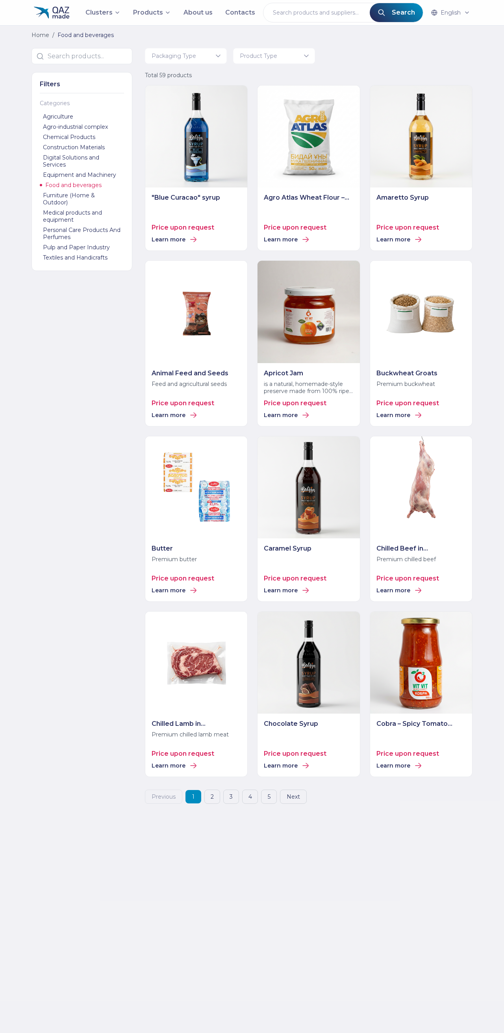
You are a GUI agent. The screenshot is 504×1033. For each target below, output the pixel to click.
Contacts (240, 12)
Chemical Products (69, 137)
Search (403, 12)
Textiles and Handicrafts (75, 257)
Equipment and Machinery (79, 174)
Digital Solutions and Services (71, 161)
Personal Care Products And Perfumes (81, 233)
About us (198, 12)
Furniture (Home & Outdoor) (69, 199)
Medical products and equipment (72, 216)
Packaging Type (174, 55)
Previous (164, 796)
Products (148, 12)
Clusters (99, 12)
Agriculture (58, 116)
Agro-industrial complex (75, 126)
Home (40, 35)
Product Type (258, 55)
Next (293, 796)
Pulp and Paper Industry (76, 247)
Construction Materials (74, 147)
